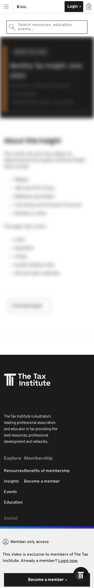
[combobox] (47, 27)
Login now (67, 561)
